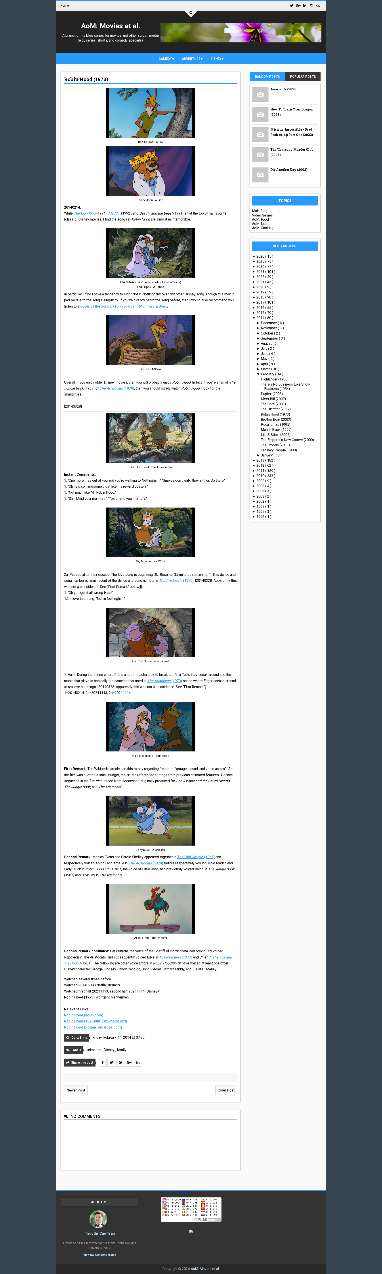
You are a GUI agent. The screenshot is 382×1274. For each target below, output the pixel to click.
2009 (260, 481)
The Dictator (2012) (276, 409)
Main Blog (259, 211)
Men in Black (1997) (276, 430)
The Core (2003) (273, 404)
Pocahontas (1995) (275, 424)
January (267, 455)
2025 (260, 261)
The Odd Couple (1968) (196, 857)
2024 (260, 266)
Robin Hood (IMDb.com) (83, 1015)
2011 (260, 471)
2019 (260, 292)
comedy (165, 59)
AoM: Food (260, 219)
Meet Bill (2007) (273, 399)
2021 (260, 282)
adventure (191, 59)
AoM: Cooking (262, 228)
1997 (260, 512)
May (264, 359)
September (270, 338)
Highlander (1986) (274, 379)
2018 (260, 297)
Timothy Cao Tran (100, 1233)
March (266, 369)
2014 (260, 318)
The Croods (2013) (275, 445)
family (121, 1050)
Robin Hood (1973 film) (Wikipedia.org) (95, 1021)
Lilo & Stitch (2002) (275, 435)
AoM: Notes (261, 224)
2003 (260, 496)
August (267, 343)
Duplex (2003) (272, 394)
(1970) (116, 388)
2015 (260, 313)
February (268, 374)
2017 (260, 302)
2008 (260, 486)
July (264, 348)
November (269, 328)
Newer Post (76, 1090)
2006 (260, 491)
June (265, 354)
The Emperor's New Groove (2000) (287, 440)
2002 (260, 501)
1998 (260, 506)
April (265, 364)
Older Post (226, 1090)
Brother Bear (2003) (276, 419)
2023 (260, 272)
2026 (260, 256)
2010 (260, 476)
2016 (260, 308)
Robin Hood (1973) (86, 79)
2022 (260, 277)
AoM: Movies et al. (110, 26)
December (269, 323)
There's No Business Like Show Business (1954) (285, 386)
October (267, 333)
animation (94, 1050)
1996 (260, 517)
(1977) (175, 957)
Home (65, 5)
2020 (260, 287)
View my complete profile (99, 1255)
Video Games (262, 215)
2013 (260, 460)
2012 (260, 465)
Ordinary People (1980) (279, 450)
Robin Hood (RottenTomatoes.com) (93, 1027)
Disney (216, 59)
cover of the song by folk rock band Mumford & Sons (123, 306)
